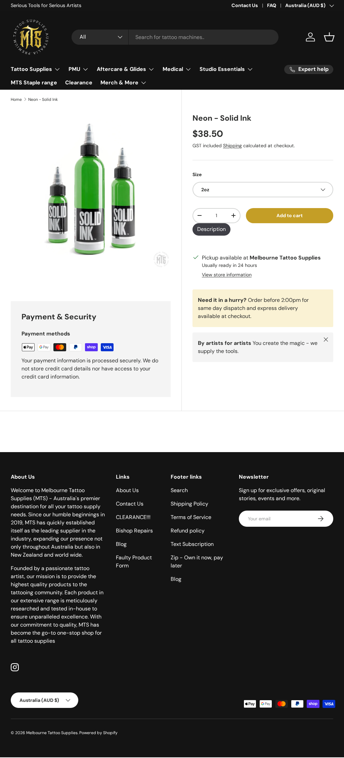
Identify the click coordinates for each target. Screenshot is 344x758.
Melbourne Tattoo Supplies (52, 732)
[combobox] (175, 37)
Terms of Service (191, 517)
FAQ (271, 5)
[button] (329, 37)
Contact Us (244, 5)
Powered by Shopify (98, 732)
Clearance (78, 82)
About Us (127, 490)
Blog (121, 544)
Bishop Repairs (134, 530)
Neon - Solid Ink (43, 99)
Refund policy (188, 530)
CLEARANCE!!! (133, 517)
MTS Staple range (34, 82)
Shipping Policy (189, 503)
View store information (227, 275)
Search (179, 490)
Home (16, 99)
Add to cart (289, 215)
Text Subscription (192, 544)
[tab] (211, 229)
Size (197, 174)
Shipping (232, 146)
